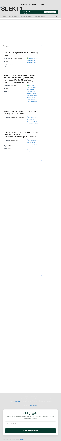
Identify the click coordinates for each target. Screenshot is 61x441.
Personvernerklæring (26, 402)
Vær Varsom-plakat (17, 401)
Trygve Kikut (21, 439)
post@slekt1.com (33, 405)
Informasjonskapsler (35, 402)
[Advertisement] (30, 30)
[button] (56, 16)
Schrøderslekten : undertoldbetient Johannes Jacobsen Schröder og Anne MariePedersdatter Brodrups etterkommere (21, 134)
